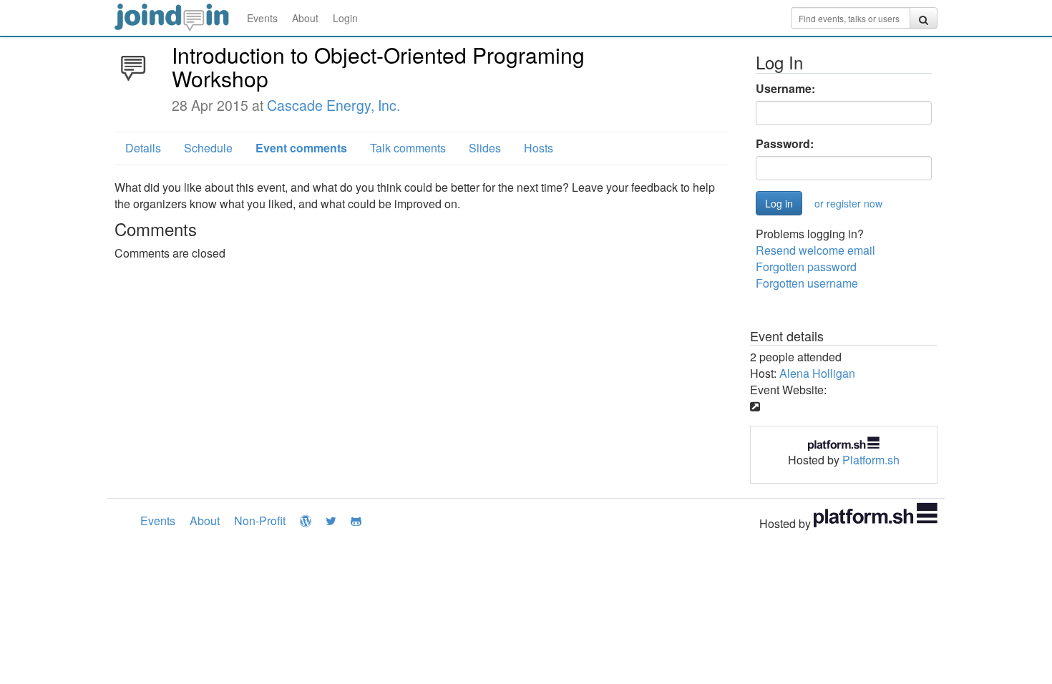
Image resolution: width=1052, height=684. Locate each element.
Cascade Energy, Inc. (333, 105)
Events (262, 18)
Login (345, 18)
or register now (848, 203)
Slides (485, 148)
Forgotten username (807, 283)
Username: (785, 89)
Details (143, 148)
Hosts (538, 148)
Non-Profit (260, 520)
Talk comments (408, 148)
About (305, 18)
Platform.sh (871, 459)
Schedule (208, 148)
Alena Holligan (817, 373)
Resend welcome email (815, 250)
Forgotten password (806, 266)
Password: (785, 144)
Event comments (301, 148)
